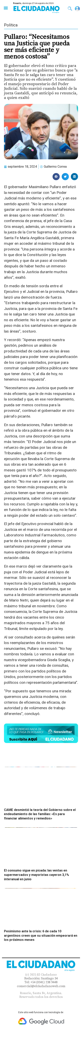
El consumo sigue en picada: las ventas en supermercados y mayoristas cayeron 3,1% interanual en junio (36, 875)
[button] (5, 8)
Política (11, 25)
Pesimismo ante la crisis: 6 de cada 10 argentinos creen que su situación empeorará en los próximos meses (40, 935)
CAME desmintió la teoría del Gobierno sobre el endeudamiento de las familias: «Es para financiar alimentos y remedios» (40, 814)
